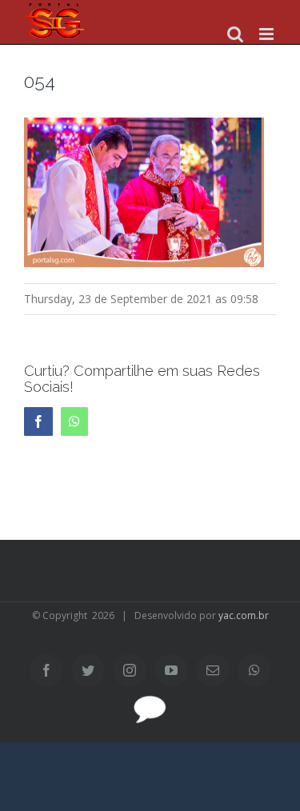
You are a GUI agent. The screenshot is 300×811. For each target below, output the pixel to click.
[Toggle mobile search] (235, 34)
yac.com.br (243, 615)
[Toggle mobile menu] (267, 34)
